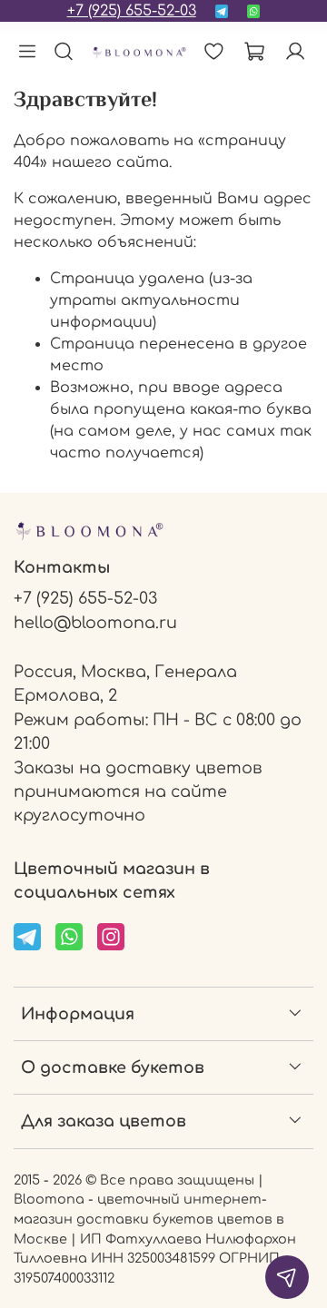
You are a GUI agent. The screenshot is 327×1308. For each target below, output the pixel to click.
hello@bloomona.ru (95, 623)
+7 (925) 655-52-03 (131, 11)
